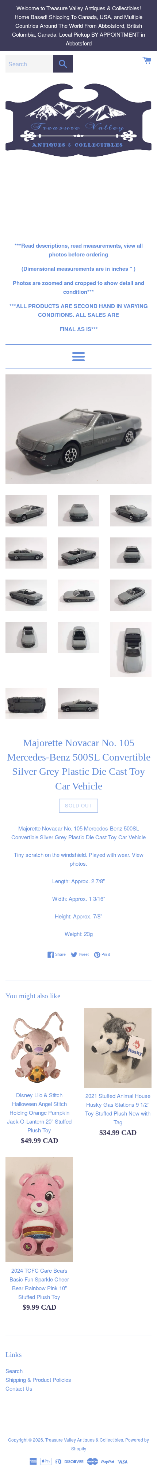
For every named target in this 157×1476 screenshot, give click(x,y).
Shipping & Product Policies (38, 1379)
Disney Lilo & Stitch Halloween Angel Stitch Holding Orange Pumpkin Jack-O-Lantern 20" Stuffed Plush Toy (39, 1112)
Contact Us (18, 1388)
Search (14, 1371)
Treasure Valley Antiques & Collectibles (84, 1439)
